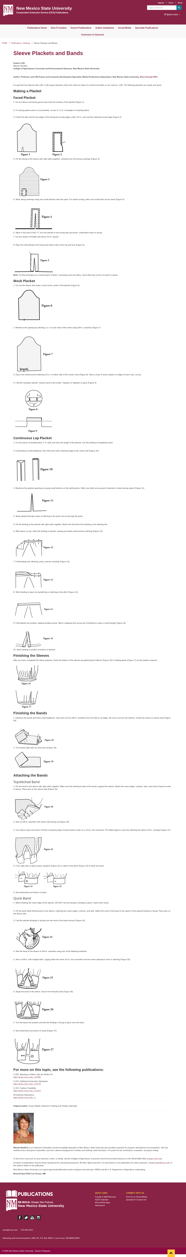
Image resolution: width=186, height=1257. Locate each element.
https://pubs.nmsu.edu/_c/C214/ (27, 1084)
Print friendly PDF (149, 77)
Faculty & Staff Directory (105, 1197)
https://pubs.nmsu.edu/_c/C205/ (27, 1077)
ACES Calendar (102, 1200)
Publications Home (37, 28)
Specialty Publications (146, 28)
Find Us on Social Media (136, 1197)
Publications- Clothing (20, 43)
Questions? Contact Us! (136, 1200)
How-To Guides (59, 28)
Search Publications (81, 28)
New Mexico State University (44, 8)
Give (180, 3)
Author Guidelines (104, 28)
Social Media (124, 28)
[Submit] (179, 7)
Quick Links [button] (172, 14)
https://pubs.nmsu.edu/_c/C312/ (27, 1091)
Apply (161, 3)
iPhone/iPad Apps (102, 1202)
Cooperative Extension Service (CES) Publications (42, 12)
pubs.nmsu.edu (155, 1159)
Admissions (100, 1205)
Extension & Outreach (92, 35)
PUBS (4, 43)
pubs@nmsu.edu (162, 1163)
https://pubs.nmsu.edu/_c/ (24, 1097)
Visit (171, 3)
